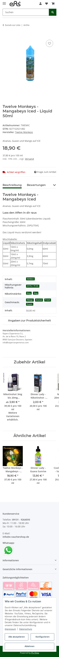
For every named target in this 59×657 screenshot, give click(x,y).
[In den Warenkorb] (5, 35)
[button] (40, 3)
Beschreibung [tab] (12, 185)
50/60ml (30, 279)
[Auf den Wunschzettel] (49, 43)
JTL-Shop (35, 652)
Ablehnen (29, 646)
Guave (29, 304)
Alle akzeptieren (16, 636)
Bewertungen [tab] (36, 185)
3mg (36, 293)
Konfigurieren (42, 636)
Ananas (39, 300)
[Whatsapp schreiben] (8, 549)
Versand (29, 158)
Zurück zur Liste (12, 25)
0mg (29, 293)
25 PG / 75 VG (32, 286)
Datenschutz (25, 629)
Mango (30, 300)
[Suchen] (52, 12)
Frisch (47, 300)
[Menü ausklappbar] (4, 2)
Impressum (10, 629)
